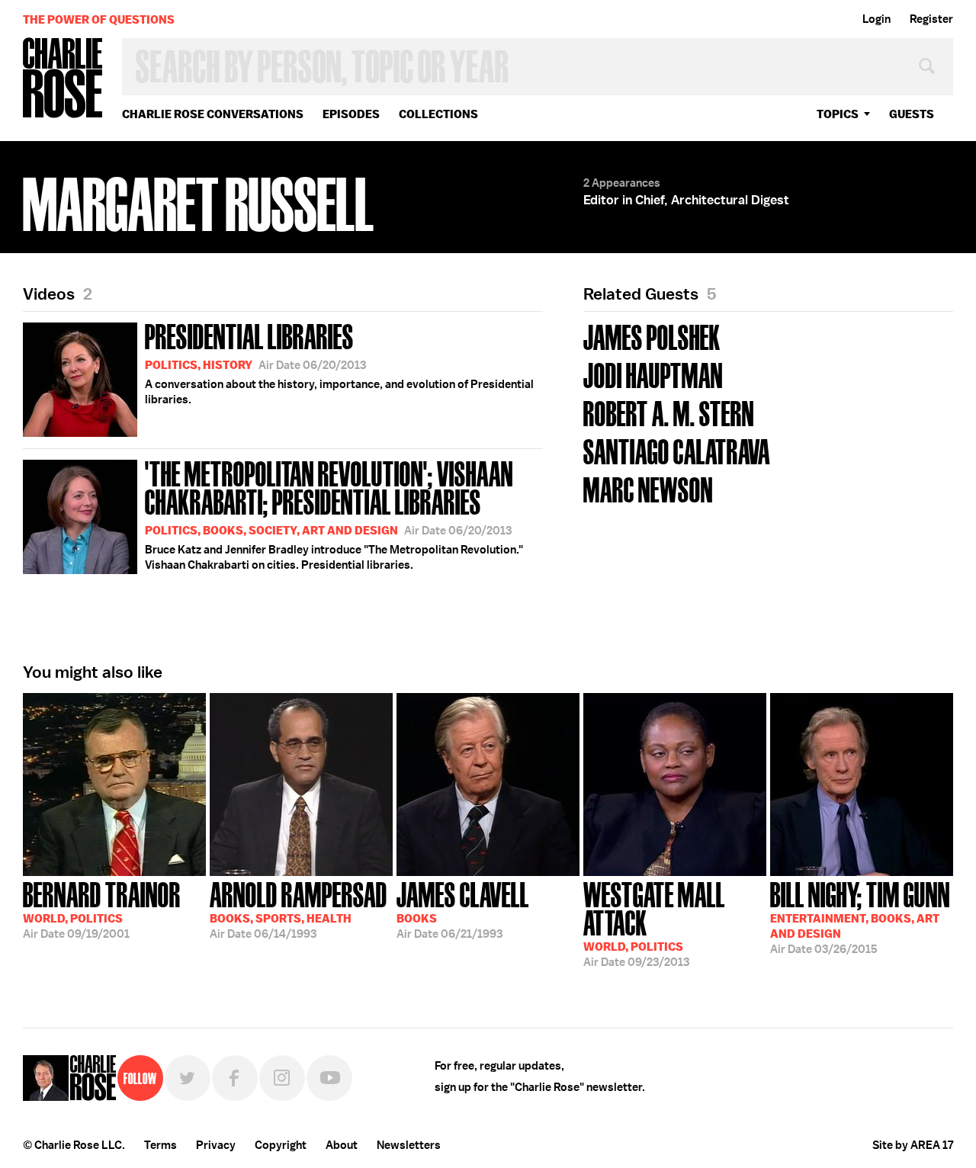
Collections (438, 114)
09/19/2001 (102, 909)
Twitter (187, 1078)
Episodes (351, 114)
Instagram (282, 1078)
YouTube (329, 1078)
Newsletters (409, 1145)
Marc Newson (648, 488)
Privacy (216, 1145)
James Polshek (652, 336)
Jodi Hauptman (653, 374)
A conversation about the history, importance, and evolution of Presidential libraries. (339, 362)
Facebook (235, 1078)
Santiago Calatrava (676, 450)
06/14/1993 (298, 909)
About (342, 1145)
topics (838, 114)
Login (876, 19)
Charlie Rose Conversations (212, 114)
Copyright (281, 1145)
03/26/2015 (860, 916)
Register (931, 19)
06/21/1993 (462, 909)
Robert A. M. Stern (668, 412)
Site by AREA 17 (912, 1145)
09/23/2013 (654, 923)
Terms (160, 1145)
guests (911, 114)
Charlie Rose (63, 78)
